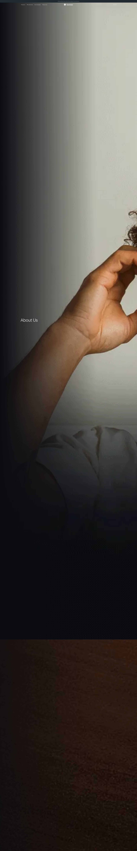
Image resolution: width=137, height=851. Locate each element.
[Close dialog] (102, 408)
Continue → (51, 434)
